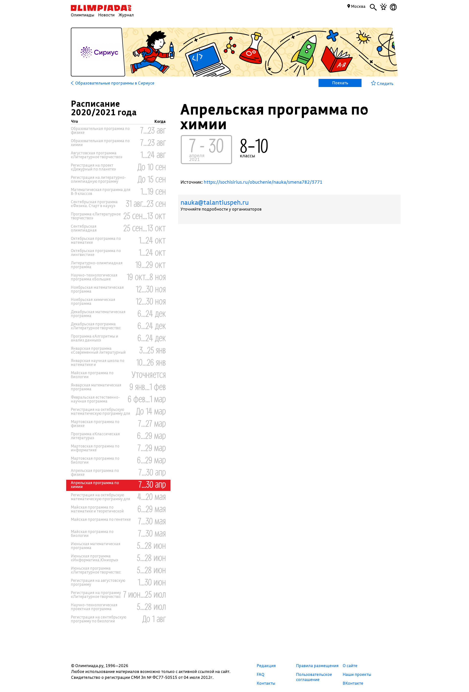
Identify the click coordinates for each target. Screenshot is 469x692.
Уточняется (149, 374)
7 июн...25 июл (144, 594)
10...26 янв (151, 362)
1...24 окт (152, 239)
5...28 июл (151, 606)
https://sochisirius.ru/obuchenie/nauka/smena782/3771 (263, 182)
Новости (106, 14)
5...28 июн (151, 545)
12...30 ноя (151, 288)
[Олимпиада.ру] (101, 8)
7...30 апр (152, 472)
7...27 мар (152, 423)
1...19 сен (153, 191)
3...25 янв (152, 349)
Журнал (126, 14)
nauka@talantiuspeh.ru (215, 202)
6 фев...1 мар (147, 398)
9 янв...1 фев (147, 386)
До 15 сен (152, 178)
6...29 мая (152, 508)
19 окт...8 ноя (146, 276)
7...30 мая (152, 520)
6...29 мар (151, 435)
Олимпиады (82, 14)
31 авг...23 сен (146, 203)
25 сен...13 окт (144, 215)
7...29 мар (152, 447)
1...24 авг (153, 154)
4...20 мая (151, 496)
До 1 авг (154, 618)
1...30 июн (152, 581)
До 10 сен (151, 166)
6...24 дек (152, 313)
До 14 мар (151, 410)
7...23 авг (153, 130)
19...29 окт (150, 264)
